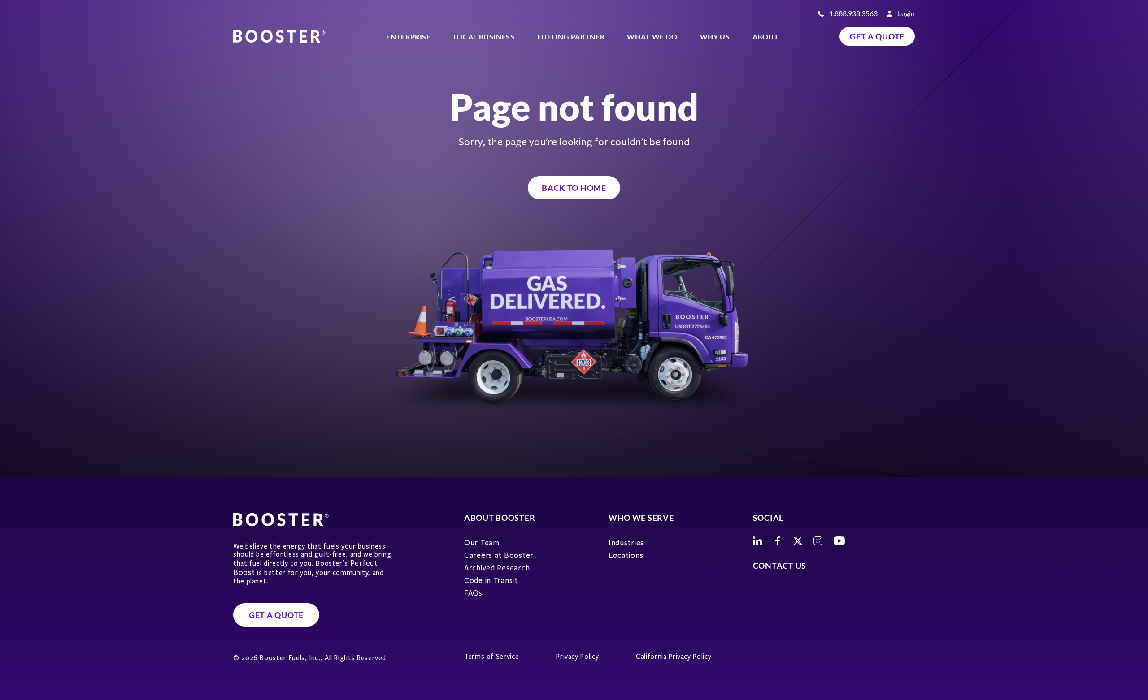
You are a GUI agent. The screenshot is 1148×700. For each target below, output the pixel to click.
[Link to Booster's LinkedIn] (757, 540)
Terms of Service (491, 656)
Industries (626, 543)
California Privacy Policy (673, 656)
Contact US (779, 565)
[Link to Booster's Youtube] (839, 540)
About (765, 36)
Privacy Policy (577, 656)
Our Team (482, 543)
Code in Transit (491, 580)
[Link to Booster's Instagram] (817, 540)
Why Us (715, 36)
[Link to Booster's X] (797, 540)
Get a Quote (877, 36)
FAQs (473, 593)
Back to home (574, 188)
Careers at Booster (499, 555)
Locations (626, 555)
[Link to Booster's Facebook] (777, 540)
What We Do (652, 36)
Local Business (484, 36)
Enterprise (408, 36)
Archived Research (497, 568)
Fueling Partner (571, 36)
